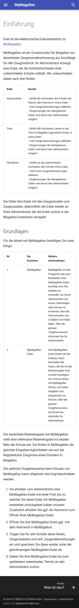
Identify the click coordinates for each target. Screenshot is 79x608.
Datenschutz (66, 599)
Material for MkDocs (27, 603)
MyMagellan (12, 44)
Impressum (50, 599)
